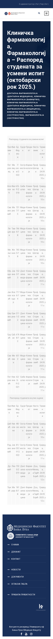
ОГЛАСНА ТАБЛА (19, 584)
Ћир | (42, 4)
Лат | (38, 4)
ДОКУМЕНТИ (17, 577)
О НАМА (15, 545)
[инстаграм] (31, 634)
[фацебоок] (21, 634)
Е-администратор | (27, 4)
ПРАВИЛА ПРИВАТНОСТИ (23, 595)
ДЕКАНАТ (16, 552)
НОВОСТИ (15, 570)
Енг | (46, 4)
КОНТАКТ (15, 559)
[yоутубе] (26, 634)
